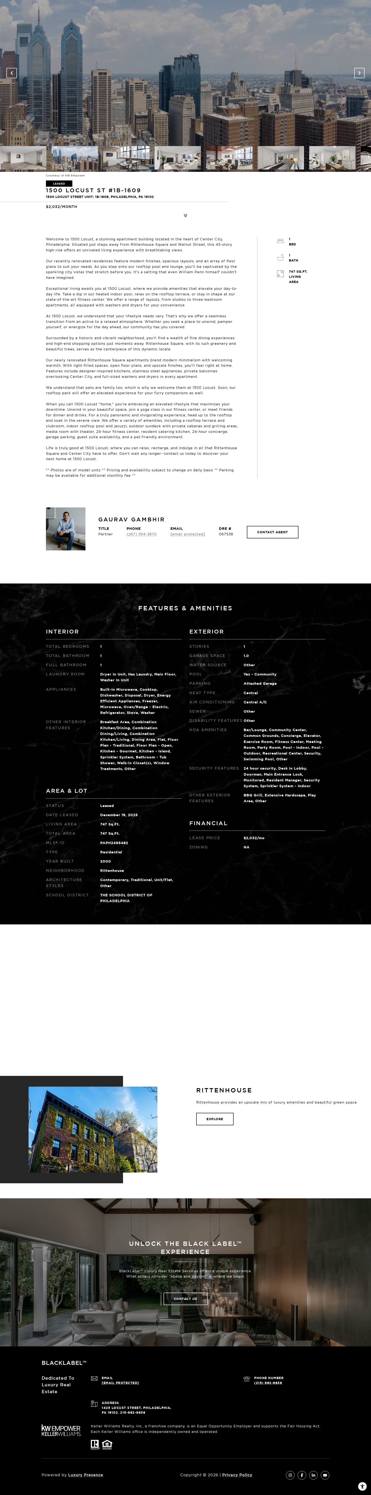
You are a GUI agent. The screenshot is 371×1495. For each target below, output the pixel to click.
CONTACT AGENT (272, 532)
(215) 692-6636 (268, 1382)
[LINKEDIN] (313, 1475)
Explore (215, 1119)
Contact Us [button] (185, 1298)
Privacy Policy (237, 1475)
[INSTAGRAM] (290, 1475)
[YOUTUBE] (325, 1475)
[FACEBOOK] (302, 1475)
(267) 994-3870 (142, 534)
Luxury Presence (85, 1475)
